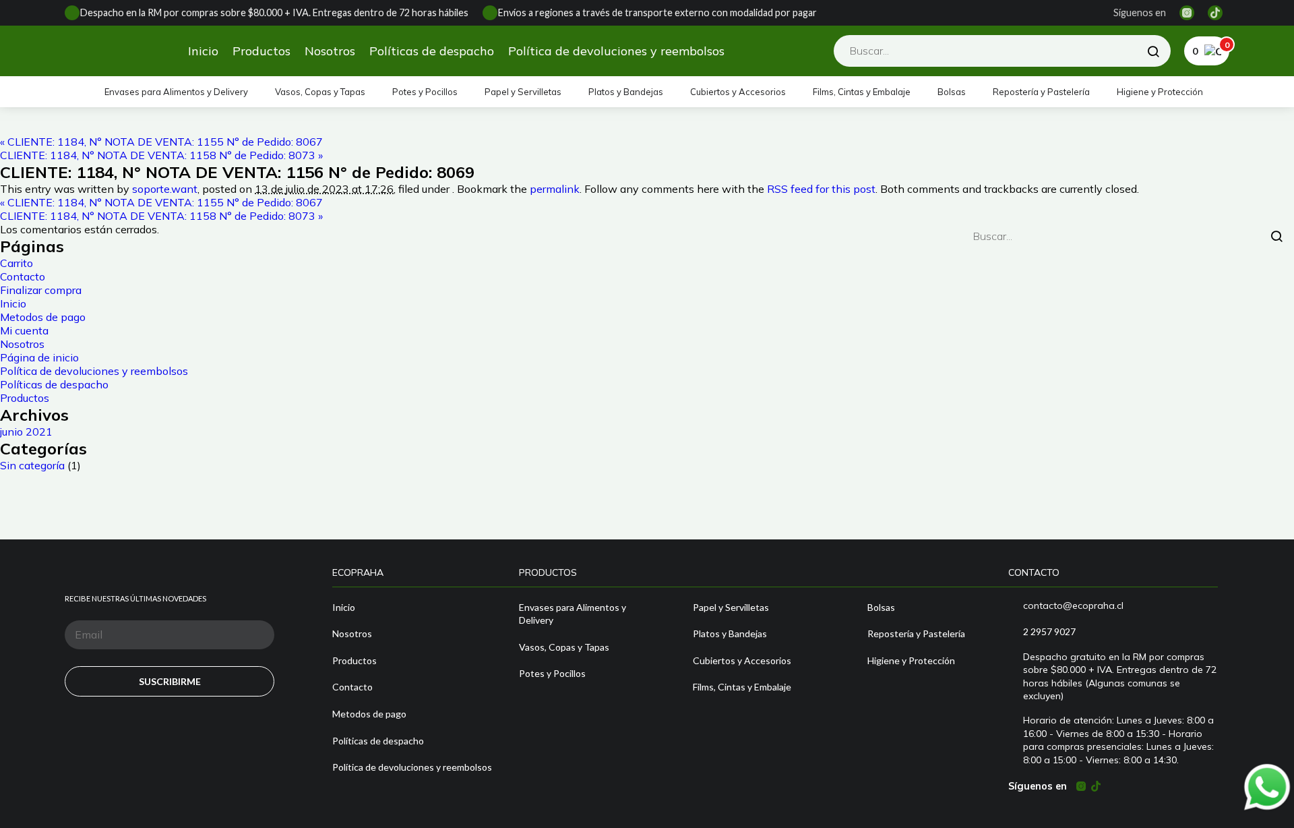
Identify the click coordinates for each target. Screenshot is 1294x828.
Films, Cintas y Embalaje (862, 91)
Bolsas (951, 91)
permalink (555, 189)
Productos (261, 51)
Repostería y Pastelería (1041, 91)
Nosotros (330, 51)
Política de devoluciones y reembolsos (616, 51)
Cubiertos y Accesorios (738, 91)
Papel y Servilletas (523, 91)
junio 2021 (26, 431)
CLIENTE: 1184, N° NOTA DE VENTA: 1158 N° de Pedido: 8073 (161, 155)
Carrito (16, 263)
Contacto (22, 276)
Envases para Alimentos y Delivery (176, 91)
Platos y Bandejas (625, 91)
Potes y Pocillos (425, 91)
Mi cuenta (24, 330)
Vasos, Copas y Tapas (320, 91)
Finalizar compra (41, 290)
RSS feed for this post (821, 189)
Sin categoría (32, 465)
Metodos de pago (43, 317)
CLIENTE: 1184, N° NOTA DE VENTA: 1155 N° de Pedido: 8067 (161, 141)
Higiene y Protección (1160, 91)
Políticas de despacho (431, 51)
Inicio (203, 51)
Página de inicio (39, 357)
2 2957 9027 (1049, 631)
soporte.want (164, 189)
